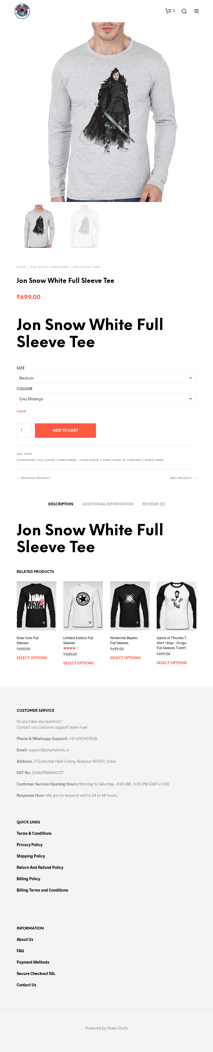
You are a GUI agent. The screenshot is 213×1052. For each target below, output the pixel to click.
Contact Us (26, 984)
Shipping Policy (31, 856)
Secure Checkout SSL (36, 973)
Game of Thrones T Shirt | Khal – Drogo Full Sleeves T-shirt (171, 643)
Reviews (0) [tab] (154, 504)
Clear (21, 411)
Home (21, 267)
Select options (32, 658)
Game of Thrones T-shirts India (138, 460)
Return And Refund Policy (40, 867)
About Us (25, 939)
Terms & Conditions (34, 833)
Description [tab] (60, 504)
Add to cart (65, 430)
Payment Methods (33, 962)
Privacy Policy (29, 844)
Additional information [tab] (107, 504)
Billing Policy (28, 878)
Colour (24, 389)
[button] (170, 11)
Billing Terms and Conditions (42, 890)
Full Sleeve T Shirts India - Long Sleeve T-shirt (66, 267)
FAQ (20, 950)
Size (21, 368)
